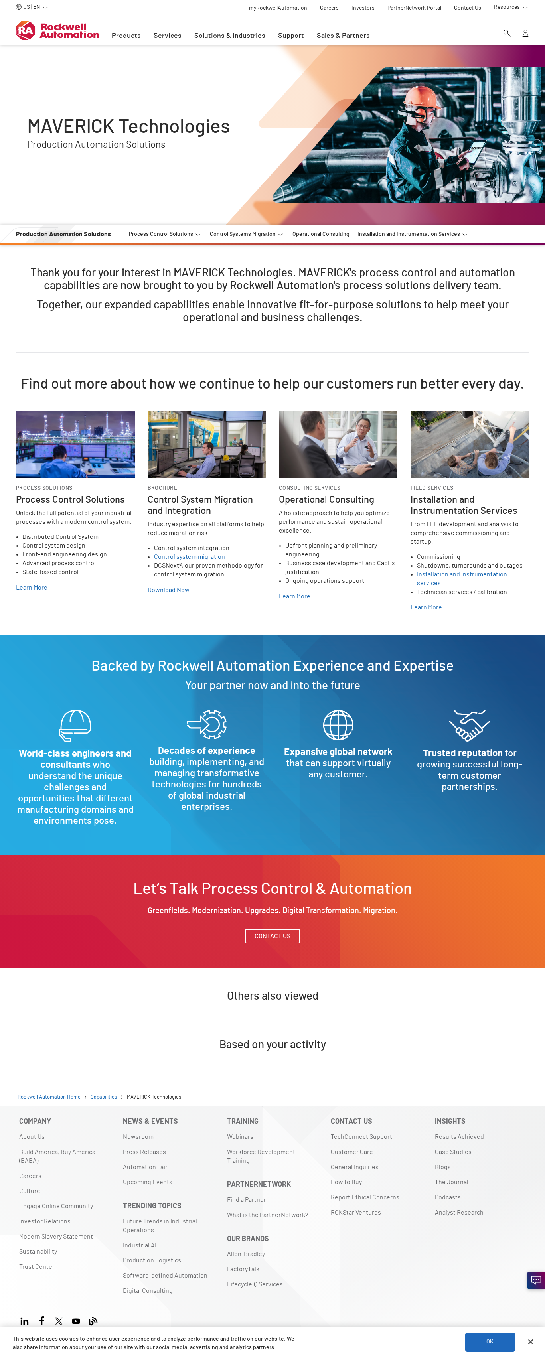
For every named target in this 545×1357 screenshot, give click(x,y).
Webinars (240, 1137)
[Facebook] (41, 1320)
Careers (30, 1176)
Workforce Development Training (261, 1156)
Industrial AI (139, 1245)
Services (168, 35)
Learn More (31, 587)
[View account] (525, 34)
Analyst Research (459, 1212)
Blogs (443, 1167)
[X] (58, 1320)
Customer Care (352, 1152)
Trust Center (37, 1267)
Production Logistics (152, 1260)
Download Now (169, 590)
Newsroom (138, 1137)
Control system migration (189, 557)
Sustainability (38, 1252)
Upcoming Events (147, 1182)
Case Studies (453, 1152)
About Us (32, 1137)
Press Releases (144, 1152)
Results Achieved (459, 1137)
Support (291, 35)
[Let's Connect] (536, 1280)
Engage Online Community (56, 1206)
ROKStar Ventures (356, 1212)
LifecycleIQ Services (255, 1284)
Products (126, 35)
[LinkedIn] (26, 1320)
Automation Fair (145, 1167)
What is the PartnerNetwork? (267, 1215)
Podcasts (448, 1197)
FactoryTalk (243, 1269)
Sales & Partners (343, 35)
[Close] (530, 1341)
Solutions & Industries (229, 35)
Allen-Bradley (246, 1254)
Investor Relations (45, 1221)
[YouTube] (76, 1320)
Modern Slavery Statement (56, 1236)
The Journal (451, 1182)
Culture (29, 1191)
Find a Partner (246, 1200)
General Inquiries (355, 1167)
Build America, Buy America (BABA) (57, 1156)
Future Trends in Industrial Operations (160, 1225)
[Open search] (507, 34)
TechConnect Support (361, 1137)
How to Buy (346, 1182)
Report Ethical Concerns (365, 1197)
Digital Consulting (148, 1291)
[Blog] (93, 1320)
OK (490, 1342)
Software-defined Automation (165, 1275)
